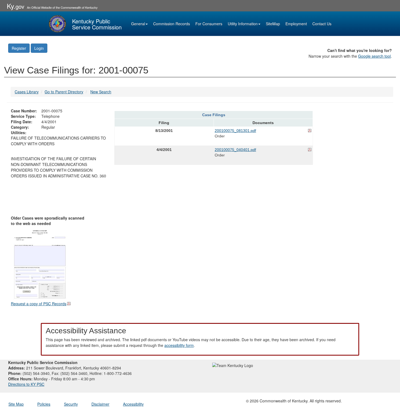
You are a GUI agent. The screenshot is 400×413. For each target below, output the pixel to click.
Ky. (15, 6)
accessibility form (179, 345)
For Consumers (208, 23)
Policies (43, 404)
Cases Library (27, 91)
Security (71, 404)
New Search (100, 91)
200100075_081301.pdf (235, 130)
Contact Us (321, 23)
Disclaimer (100, 404)
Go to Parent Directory (64, 91)
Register (19, 48)
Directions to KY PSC (26, 384)
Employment (296, 23)
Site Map (16, 404)
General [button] (138, 23)
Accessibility (133, 404)
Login (39, 48)
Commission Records (171, 23)
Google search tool (374, 56)
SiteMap (273, 23)
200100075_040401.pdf (235, 149)
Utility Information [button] (243, 23)
